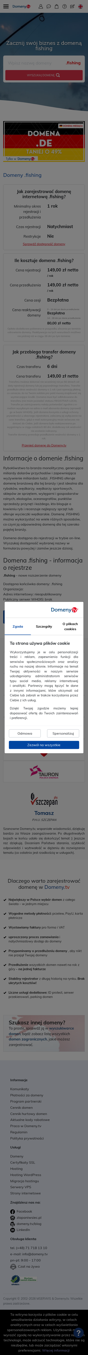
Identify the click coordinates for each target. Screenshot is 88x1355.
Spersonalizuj (63, 733)
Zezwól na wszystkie (43, 745)
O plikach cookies (70, 626)
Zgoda (18, 626)
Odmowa (25, 733)
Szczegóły (44, 626)
